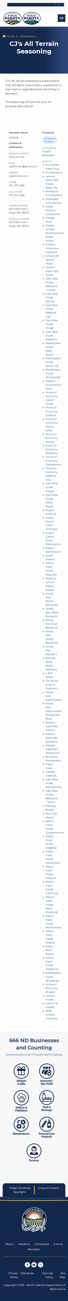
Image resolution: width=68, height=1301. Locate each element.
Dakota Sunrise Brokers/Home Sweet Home (55, 233)
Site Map (62, 1275)
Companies (27, 36)
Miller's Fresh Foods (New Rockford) (51, 905)
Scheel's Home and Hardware (52, 248)
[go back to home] (34, 1222)
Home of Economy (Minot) (51, 438)
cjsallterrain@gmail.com (23, 166)
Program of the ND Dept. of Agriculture (30, 4)
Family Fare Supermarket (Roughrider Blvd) (54, 711)
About (9, 1244)
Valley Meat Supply (50, 950)
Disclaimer (27, 1273)
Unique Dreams (48, 1188)
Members (34, 1249)
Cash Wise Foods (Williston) (52, 335)
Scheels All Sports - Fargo (52, 260)
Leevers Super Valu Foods (52, 271)
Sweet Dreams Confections (53, 210)
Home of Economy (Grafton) (51, 411)
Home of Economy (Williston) (51, 449)
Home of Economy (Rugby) (51, 988)
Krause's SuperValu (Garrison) (52, 738)
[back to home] (22, 18)
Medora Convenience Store (53, 385)
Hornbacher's (54, 172)
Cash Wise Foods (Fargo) (52, 487)
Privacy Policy (13, 1275)
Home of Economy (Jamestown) (53, 461)
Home (11, 36)
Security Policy (47, 1275)
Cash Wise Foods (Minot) (52, 297)
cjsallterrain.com (18, 175)
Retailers (24, 1244)
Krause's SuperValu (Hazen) (52, 726)
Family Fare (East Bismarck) (51, 624)
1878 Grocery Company (52, 1014)
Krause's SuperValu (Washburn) (53, 749)
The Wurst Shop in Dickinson (52, 684)
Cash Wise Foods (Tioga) (52, 324)
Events (58, 1244)
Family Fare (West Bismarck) (52, 612)
